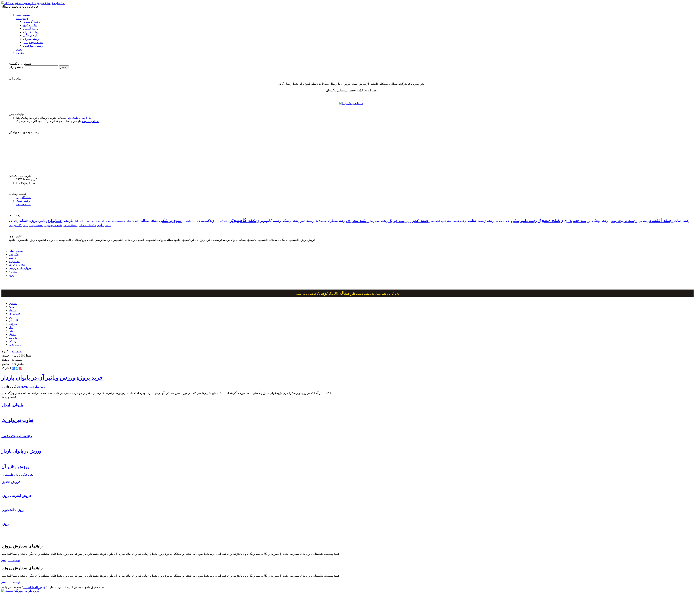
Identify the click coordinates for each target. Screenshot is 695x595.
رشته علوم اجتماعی (441, 221)
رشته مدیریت (378, 221)
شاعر (197, 221)
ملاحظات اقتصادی (87, 225)
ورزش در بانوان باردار (21, 451)
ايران (76, 221)
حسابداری (54, 221)
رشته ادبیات (682, 221)
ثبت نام (20, 52)
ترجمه (12, 257)
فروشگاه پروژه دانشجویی (16, 474)
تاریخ (11, 306)
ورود (19, 49)
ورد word (14, 261)
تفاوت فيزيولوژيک (17, 420)
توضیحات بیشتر (10, 560)
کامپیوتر (13, 320)
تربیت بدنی (15, 344)
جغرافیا (13, 323)
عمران (13, 303)
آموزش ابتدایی (132, 221)
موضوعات (22, 18)
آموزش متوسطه (118, 221)
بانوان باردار (12, 404)
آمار (11, 327)
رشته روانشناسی (502, 221)
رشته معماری (336, 221)
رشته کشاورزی (222, 221)
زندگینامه (207, 221)
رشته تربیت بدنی (33, 42)
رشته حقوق (30, 25)
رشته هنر (307, 221)
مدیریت (13, 337)
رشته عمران (30, 31)
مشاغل (153, 221)
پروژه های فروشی (20, 268)
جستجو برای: (16, 67)
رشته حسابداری (576, 220)
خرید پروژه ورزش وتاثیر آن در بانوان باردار (52, 377)
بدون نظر (40, 386)
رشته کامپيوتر (270, 221)
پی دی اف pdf (17, 264)
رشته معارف (31, 38)
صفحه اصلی (23, 14)
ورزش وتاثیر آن (15, 466)
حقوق (12, 334)
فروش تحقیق (10, 482)
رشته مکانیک (321, 221)
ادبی (81, 221)
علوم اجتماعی (189, 221)
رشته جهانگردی (598, 220)
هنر (11, 330)
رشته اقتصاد (30, 28)
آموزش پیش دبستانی (92, 221)
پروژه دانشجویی (12, 510)
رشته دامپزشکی (33, 45)
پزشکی (13, 341)
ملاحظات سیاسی (36, 225)
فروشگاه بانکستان (34, 587)
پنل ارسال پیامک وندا (79, 117)
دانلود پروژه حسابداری (30, 221)
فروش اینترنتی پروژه (16, 496)
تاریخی (67, 221)
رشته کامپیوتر (31, 21)
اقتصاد (12, 310)
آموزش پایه (106, 221)
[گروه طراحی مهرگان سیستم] (20, 590)
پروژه (5, 524)
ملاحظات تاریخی (70, 225)
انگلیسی (13, 254)
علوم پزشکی (31, 35)
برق (11, 317)
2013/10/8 (28, 386)
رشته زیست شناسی (480, 221)
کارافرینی (15, 225)
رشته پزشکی (291, 221)
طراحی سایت (90, 121)
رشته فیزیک (397, 221)
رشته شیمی (459, 220)
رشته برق (642, 220)
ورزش (25, 225)
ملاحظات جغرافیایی (53, 225)
